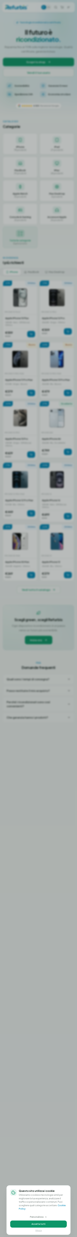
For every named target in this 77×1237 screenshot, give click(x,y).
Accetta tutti (38, 1224)
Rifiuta (38, 1230)
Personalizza (37, 1217)
